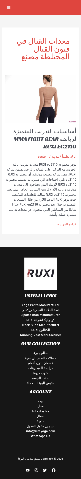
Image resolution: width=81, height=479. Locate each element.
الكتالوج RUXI (40, 330)
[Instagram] (36, 470)
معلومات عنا (40, 411)
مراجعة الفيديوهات (40, 368)
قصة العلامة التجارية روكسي (41, 310)
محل (40, 406)
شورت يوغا (40, 373)
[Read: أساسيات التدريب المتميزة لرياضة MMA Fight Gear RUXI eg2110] (40, 99)
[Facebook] (54, 470)
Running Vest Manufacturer (40, 335)
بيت (40, 401)
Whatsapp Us (40, 436)
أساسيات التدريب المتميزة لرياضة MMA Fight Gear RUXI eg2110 (44, 138)
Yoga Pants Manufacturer (41, 305)
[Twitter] (45, 470)
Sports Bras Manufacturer (40, 315)
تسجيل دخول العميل (40, 426)
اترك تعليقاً (69, 157)
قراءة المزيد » (66, 224)
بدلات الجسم (40, 378)
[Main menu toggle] (8, 7)
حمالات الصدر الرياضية (40, 358)
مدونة (55, 157)
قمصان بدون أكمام (40, 363)
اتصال (40, 416)
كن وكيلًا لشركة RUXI (40, 320)
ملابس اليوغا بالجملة (40, 383)
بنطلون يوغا (41, 353)
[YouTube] (28, 470)
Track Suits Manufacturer (40, 325)
